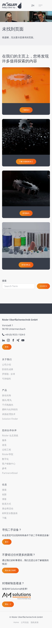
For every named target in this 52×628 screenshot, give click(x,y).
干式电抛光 (7, 404)
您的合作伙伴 (9, 430)
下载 (4, 517)
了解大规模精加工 (26, 161)
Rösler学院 (7, 454)
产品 (4, 390)
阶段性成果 (7, 369)
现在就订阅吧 (10, 570)
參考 (4, 468)
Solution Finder (10, 418)
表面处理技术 (8, 414)
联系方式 (6, 503)
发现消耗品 (26, 265)
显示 (7, 542)
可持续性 (6, 378)
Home (16, 622)
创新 (4, 494)
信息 (4, 484)
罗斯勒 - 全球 (8, 373)
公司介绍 (6, 364)
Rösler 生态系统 (10, 435)
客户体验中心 (8, 463)
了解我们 (26, 110)
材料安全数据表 (10, 513)
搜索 (4, 280)
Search (43, 286)
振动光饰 (6, 395)
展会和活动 (7, 508)
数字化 (5, 458)
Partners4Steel (10, 473)
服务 (4, 440)
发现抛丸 (26, 213)
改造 (4, 444)
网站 (7, 604)
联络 (7, 347)
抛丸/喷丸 (7, 400)
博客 (4, 499)
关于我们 (7, 359)
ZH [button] (32, 5)
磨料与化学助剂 (10, 409)
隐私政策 (35, 622)
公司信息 (25, 622)
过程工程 (6, 449)
